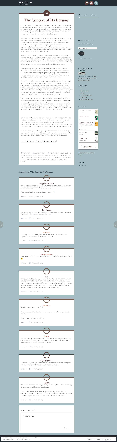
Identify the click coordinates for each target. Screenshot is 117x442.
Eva (46, 276)
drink (68, 155)
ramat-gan (29, 159)
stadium (53, 159)
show (39, 159)
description (46, 155)
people (23, 159)
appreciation (56, 153)
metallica (64, 157)
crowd (40, 155)
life (55, 157)
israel (52, 157)
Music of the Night (85, 91)
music (69, 157)
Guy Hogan (46, 210)
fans (42, 157)
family (36, 157)
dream (53, 155)
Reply (24, 196)
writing (23, 161)
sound (48, 159)
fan (39, 157)
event (31, 157)
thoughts (59, 159)
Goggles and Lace (46, 183)
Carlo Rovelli (82, 112)
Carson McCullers (83, 140)
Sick (82, 89)
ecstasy (27, 157)
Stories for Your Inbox (86, 41)
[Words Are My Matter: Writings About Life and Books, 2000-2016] (96, 126)
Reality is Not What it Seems (85, 110)
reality (35, 159)
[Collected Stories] (96, 141)
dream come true (61, 155)
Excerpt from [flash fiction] (87, 99)
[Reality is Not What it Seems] (96, 114)
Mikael (46, 382)
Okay (81, 53)
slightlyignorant (39, 153)
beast (63, 153)
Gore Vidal (81, 134)
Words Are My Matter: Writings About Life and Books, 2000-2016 (86, 125)
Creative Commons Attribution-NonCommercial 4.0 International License (87, 78)
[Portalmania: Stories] (96, 120)
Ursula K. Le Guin (83, 129)
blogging (27, 155)
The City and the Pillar (84, 132)
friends (47, 157)
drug (22, 157)
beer (66, 153)
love (58, 157)
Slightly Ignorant (25, 2)
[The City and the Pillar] (96, 136)
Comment (66, 427)
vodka (65, 159)
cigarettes (34, 155)
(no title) (82, 93)
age (51, 153)
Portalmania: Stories (84, 116)
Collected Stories (83, 138)
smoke (44, 159)
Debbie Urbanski (83, 118)
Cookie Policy (27, 439)
